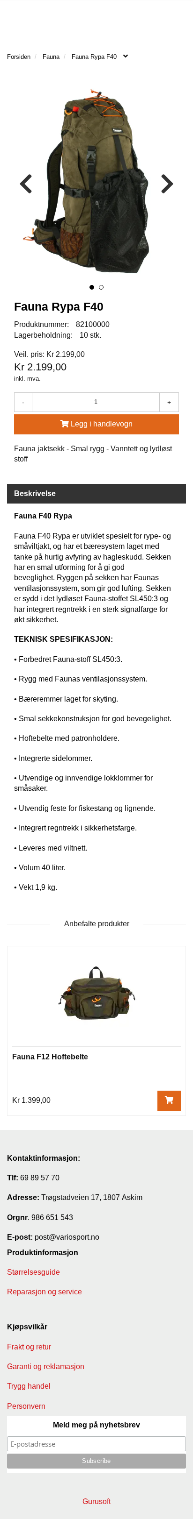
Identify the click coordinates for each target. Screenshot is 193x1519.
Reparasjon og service (44, 1292)
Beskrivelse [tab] (35, 493)
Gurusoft (96, 1501)
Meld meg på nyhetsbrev (96, 1425)
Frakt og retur (29, 1347)
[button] (91, 287)
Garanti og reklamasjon (45, 1366)
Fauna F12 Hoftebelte (50, 1057)
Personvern (26, 1406)
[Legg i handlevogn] (169, 1101)
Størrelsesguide (33, 1272)
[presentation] (26, 184)
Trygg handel (29, 1386)
